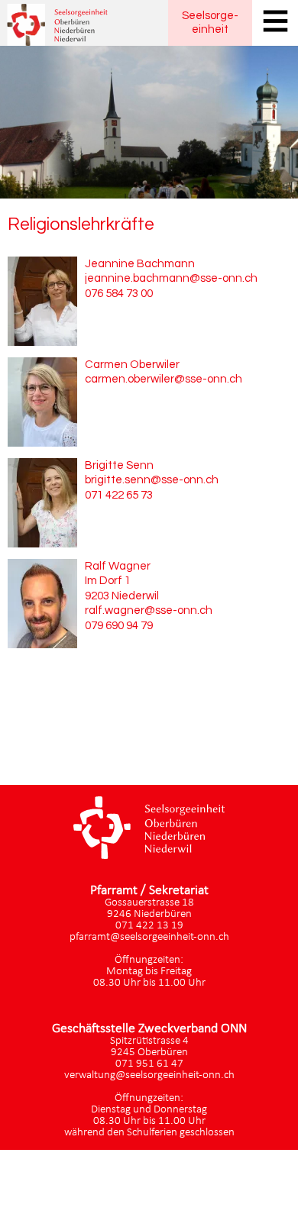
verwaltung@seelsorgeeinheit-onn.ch (149, 1075)
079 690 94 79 (119, 625)
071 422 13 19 (149, 925)
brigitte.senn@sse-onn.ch (152, 480)
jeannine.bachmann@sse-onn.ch (171, 278)
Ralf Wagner (118, 566)
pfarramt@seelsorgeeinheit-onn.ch (149, 937)
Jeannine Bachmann (140, 264)
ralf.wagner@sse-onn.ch (148, 610)
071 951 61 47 (149, 1064)
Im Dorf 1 (108, 580)
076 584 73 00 (119, 293)
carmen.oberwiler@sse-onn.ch (163, 379)
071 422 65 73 (119, 495)
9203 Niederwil (122, 596)
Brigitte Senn (119, 465)
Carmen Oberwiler (132, 364)
